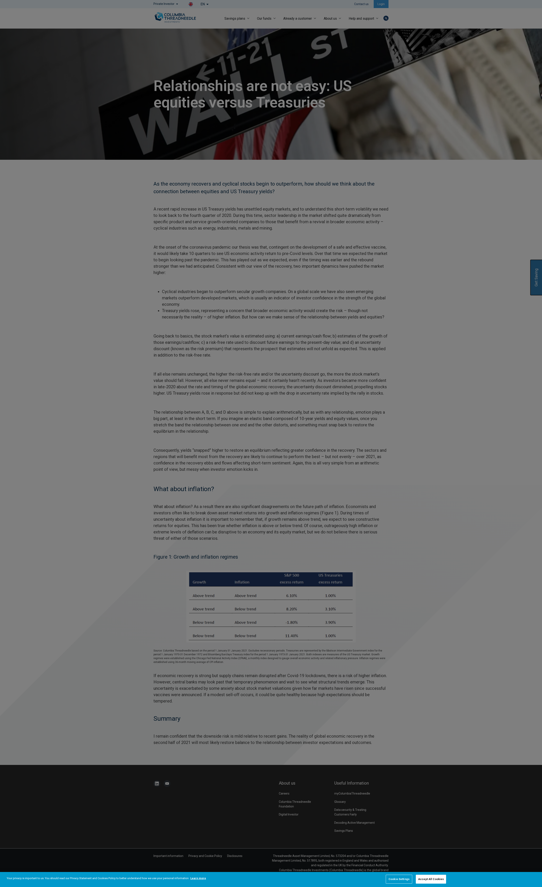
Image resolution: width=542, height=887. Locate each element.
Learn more (198, 878)
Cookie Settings (399, 879)
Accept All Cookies (431, 879)
